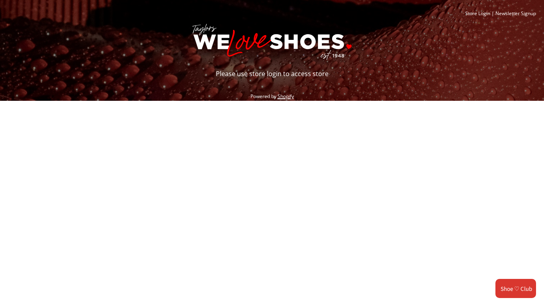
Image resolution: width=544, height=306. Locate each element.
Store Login (477, 13)
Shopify (286, 96)
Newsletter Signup (515, 13)
